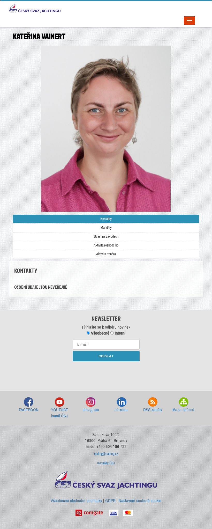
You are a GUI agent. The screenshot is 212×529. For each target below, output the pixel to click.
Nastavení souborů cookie (140, 500)
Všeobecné (99, 333)
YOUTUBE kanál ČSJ (59, 413)
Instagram (90, 410)
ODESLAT (106, 356)
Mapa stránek (183, 410)
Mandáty (106, 228)
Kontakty (106, 219)
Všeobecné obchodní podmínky (76, 500)
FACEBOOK (28, 410)
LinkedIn (121, 410)
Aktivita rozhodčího (106, 245)
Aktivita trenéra (106, 254)
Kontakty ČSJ (106, 463)
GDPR (110, 500)
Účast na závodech (106, 236)
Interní (119, 333)
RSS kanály (152, 410)
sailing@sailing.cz (106, 454)
